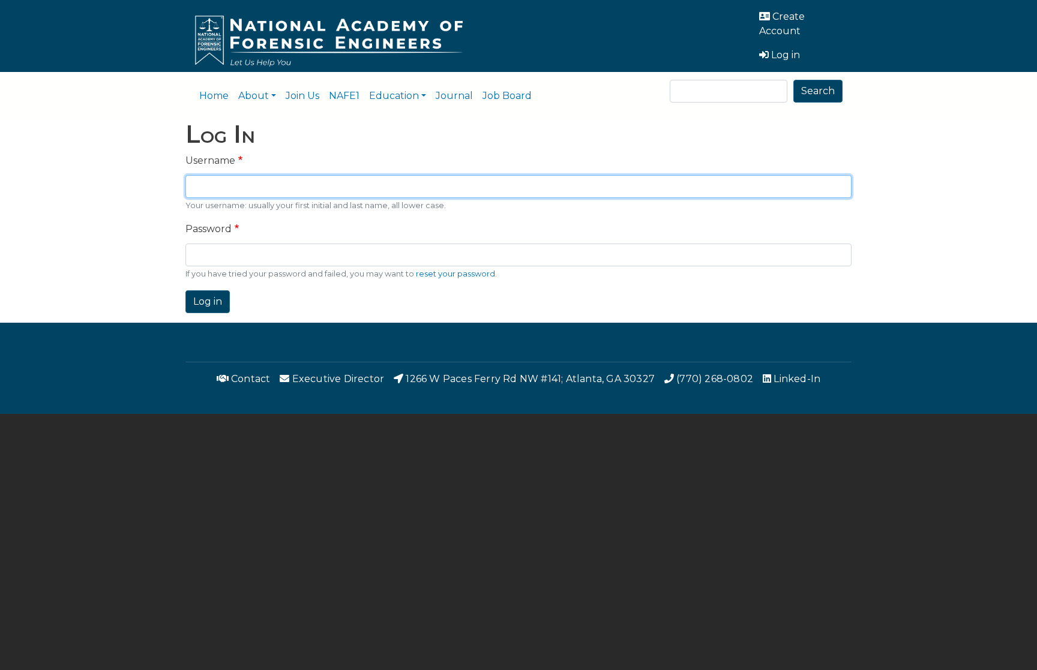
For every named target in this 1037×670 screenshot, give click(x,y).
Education (394, 95)
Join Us (302, 95)
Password (208, 229)
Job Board (507, 95)
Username (210, 160)
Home (214, 95)
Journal (454, 95)
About (253, 95)
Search (818, 91)
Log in (207, 301)
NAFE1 (344, 95)
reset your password (455, 273)
